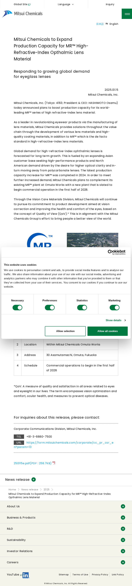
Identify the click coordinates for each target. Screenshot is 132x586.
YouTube (13, 575)
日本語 (100, 24)
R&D (10, 529)
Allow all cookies (107, 331)
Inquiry (110, 4)
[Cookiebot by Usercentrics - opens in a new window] (113, 252)
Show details (113, 320)
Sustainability (16, 540)
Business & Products (21, 518)
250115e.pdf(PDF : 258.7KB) (33, 463)
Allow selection (65, 331)
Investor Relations (20, 551)
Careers (12, 562)
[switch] (50, 307)
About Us (13, 506)
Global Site (20, 4)
